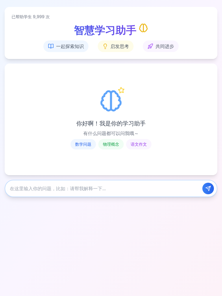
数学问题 (83, 144)
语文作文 (139, 144)
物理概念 (111, 144)
